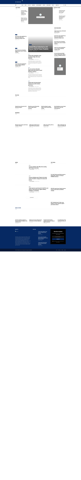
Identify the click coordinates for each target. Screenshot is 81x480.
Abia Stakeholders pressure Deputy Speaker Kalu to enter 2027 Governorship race (60, 107)
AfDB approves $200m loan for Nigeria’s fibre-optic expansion (34, 125)
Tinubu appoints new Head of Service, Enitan (40, 290)
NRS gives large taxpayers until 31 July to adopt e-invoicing (21, 125)
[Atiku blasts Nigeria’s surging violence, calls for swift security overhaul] (47, 101)
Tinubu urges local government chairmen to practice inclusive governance (34, 84)
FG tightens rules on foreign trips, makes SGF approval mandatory (40, 336)
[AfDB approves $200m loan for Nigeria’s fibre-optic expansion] (35, 119)
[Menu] (15, 5)
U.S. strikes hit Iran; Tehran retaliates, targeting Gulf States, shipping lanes (64, 220)
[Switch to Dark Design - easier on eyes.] (64, 5)
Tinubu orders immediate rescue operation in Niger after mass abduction (34, 57)
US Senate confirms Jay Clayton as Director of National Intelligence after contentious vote (24, 12)
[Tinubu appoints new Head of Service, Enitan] (40, 281)
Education (40, 309)
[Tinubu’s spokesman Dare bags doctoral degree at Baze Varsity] (40, 398)
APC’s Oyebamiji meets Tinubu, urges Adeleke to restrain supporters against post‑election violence (57, 203)
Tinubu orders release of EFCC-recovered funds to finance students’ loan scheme (40, 312)
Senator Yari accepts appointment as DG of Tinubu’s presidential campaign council (20, 64)
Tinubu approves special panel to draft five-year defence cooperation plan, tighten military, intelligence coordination (40, 265)
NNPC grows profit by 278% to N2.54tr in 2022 (49, 125)
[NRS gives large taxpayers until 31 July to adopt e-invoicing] (21, 119)
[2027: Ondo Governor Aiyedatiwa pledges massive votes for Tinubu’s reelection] (21, 45)
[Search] (65, 5)
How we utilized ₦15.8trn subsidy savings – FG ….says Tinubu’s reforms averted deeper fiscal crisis (40, 381)
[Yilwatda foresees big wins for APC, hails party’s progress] (56, 11)
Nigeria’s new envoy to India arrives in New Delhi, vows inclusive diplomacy (24, 19)
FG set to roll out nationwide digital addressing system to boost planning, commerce (35, 70)
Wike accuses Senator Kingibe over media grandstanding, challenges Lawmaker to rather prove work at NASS (40, 428)
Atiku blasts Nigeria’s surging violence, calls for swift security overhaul (46, 107)
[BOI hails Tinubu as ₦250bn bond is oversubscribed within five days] (40, 468)
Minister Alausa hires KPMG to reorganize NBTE (40, 360)
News (16, 34)
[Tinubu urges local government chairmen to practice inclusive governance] (48, 85)
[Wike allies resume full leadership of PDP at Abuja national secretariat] (56, 17)
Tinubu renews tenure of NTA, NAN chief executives (60, 31)
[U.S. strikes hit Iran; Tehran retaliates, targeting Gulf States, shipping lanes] (64, 214)
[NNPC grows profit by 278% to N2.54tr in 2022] (50, 119)
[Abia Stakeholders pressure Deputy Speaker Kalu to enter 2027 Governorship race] (60, 101)
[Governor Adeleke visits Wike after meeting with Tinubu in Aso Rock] (21, 169)
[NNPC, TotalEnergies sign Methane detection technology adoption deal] (64, 119)
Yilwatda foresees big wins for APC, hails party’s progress (62, 11)
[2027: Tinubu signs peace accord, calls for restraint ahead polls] (40, 445)
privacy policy (58, 242)
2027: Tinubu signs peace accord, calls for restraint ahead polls (40, 452)
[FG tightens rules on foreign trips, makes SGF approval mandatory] (40, 328)
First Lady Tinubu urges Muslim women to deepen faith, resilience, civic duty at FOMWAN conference (59, 54)
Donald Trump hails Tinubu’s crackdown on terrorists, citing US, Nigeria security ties (49, 220)
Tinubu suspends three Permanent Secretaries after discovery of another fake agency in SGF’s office (40, 148)
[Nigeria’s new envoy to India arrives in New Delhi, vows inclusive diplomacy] (18, 19)
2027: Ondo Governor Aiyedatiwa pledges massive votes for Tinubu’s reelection (20, 51)
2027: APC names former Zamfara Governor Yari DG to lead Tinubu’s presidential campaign (58, 189)
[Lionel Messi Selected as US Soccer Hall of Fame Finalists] (40, 39)
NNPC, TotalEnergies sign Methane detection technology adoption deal (63, 125)
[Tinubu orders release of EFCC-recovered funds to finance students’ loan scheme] (40, 305)
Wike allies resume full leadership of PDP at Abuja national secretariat (62, 17)
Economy (40, 377)
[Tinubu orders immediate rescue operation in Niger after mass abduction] (48, 58)
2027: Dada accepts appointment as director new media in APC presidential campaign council (21, 37)
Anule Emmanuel (31, 59)
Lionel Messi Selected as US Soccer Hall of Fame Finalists (38, 48)
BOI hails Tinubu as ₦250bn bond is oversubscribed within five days (41, 476)
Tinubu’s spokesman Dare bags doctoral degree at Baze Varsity (40, 406)
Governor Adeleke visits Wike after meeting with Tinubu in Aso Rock (38, 167)
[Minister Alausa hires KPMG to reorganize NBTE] (40, 351)
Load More (31, 197)
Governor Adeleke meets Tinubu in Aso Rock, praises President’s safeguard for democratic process (38, 179)
